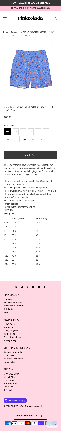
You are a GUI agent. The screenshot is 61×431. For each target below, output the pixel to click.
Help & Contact (10, 324)
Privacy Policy (10, 340)
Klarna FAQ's (9, 334)
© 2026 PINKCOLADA (14, 406)
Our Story (8, 299)
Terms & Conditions (12, 337)
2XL (7, 139)
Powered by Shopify (34, 406)
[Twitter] (22, 287)
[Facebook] (11, 287)
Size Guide (8, 327)
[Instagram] (16, 287)
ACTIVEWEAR (10, 377)
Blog (6, 312)
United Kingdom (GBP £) (29, 415)
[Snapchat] (39, 287)
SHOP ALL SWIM (11, 374)
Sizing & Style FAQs (12, 330)
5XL (33, 139)
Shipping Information (13, 352)
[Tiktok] (44, 287)
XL (46, 131)
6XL (42, 139)
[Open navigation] (5, 18)
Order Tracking (10, 355)
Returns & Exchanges (13, 359)
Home (5, 32)
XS (15, 131)
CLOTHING (9, 380)
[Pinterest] (27, 287)
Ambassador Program (14, 306)
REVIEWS (8, 390)
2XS (7, 131)
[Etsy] (49, 287)
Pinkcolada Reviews (13, 302)
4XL (25, 139)
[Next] (53, 69)
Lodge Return (10, 362)
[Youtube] (33, 287)
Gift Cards (8, 309)
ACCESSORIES (10, 383)
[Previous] (7, 69)
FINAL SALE (9, 387)
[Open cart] (56, 18)
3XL (16, 139)
